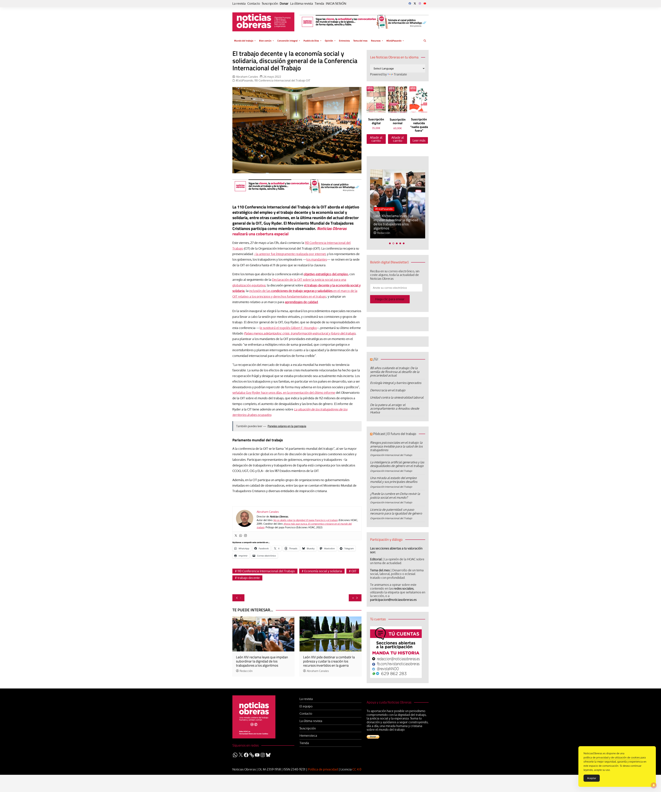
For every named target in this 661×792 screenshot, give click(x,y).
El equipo (306, 706)
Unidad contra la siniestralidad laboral (396, 397)
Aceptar (591, 778)
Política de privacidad (323, 769)
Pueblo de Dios (311, 40)
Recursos (376, 40)
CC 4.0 (356, 769)
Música (379, 217)
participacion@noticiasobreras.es (393, 599)
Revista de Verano (399, 217)
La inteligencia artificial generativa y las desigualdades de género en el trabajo (397, 464)
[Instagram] (245, 535)
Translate (400, 74)
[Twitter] (235, 535)
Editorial (376, 559)
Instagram (420, 3)
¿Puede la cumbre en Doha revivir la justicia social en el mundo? (395, 495)
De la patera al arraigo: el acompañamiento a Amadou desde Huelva (394, 408)
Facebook (410, 3)
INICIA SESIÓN (336, 3)
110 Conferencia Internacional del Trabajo (266, 571)
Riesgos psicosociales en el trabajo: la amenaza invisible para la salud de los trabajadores (396, 446)
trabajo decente (249, 578)
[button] (390, 243)
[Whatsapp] (240, 535)
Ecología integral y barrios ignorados (395, 383)
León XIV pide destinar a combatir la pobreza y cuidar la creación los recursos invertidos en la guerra (329, 661)
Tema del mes (360, 40)
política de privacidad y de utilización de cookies (612, 757)
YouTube (425, 3)
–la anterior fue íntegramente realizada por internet (290, 254)
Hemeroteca (308, 735)
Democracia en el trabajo (387, 390)
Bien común (265, 40)
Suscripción (270, 3)
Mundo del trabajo (243, 40)
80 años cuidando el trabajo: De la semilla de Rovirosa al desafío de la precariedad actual (394, 371)
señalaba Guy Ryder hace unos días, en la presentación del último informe (283, 392)
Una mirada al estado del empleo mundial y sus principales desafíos (393, 480)
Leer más (419, 140)
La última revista (301, 3)
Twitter (415, 3)
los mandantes (316, 259)
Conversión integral (287, 40)
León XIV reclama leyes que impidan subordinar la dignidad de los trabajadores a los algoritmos (262, 661)
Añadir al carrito (376, 139)
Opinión (329, 40)
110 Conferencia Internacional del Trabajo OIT (282, 80)
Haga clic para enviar (390, 299)
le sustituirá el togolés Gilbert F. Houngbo (288, 328)
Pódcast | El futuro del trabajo (394, 433)
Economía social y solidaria (323, 571)
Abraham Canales (247, 76)
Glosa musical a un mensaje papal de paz (393, 226)
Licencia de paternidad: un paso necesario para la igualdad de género (396, 511)
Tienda (319, 3)
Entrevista (344, 40)
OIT (354, 571)
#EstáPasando (393, 40)
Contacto (253, 3)
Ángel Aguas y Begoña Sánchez (396, 233)
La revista (239, 3)
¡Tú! (375, 359)
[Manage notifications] (654, 785)
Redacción (246, 671)
